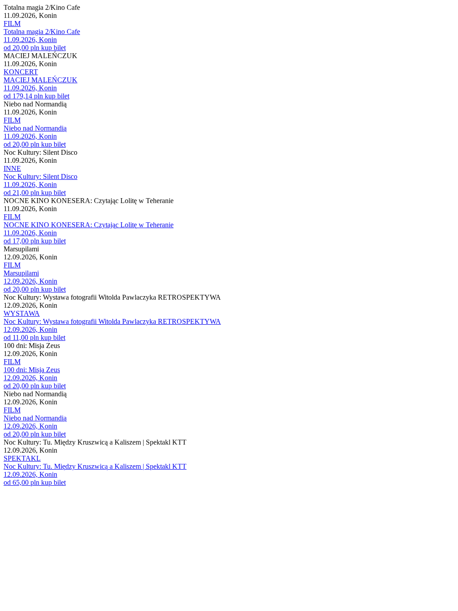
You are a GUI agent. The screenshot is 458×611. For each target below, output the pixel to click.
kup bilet (53, 47)
